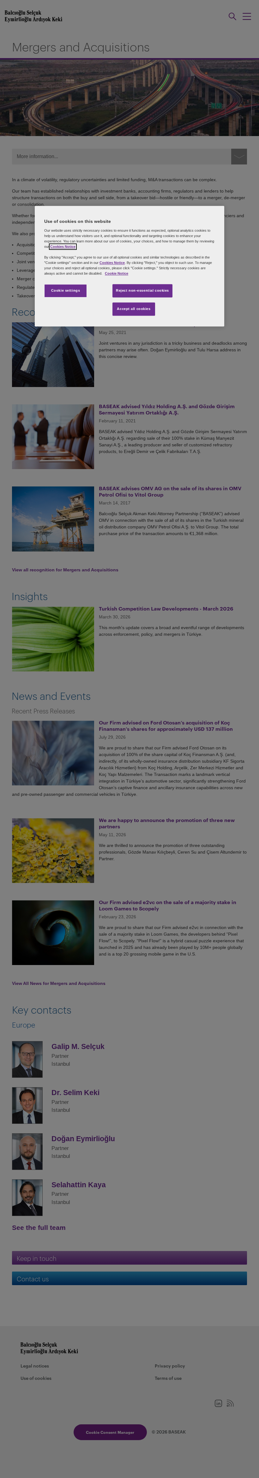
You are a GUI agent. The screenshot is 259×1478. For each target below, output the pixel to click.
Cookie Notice (116, 274)
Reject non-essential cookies (142, 291)
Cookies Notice (62, 246)
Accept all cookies (133, 309)
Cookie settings (65, 291)
